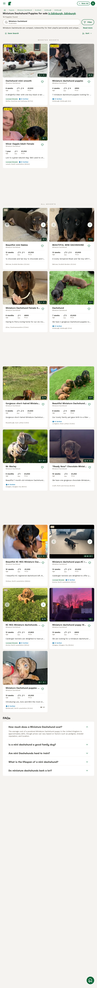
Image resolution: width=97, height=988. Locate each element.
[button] (25, 225)
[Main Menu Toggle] (4, 3)
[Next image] (43, 224)
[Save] (42, 81)
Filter (89, 22)
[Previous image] (7, 224)
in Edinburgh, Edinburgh (62, 13)
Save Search (13, 33)
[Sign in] (93, 3)
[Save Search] (90, 980)
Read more (88, 28)
